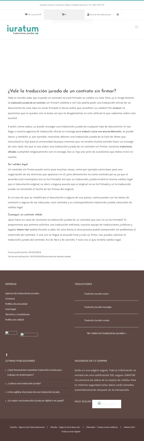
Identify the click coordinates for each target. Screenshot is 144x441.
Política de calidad (14, 320)
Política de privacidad (16, 304)
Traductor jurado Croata (96, 320)
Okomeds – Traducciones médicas (102, 427)
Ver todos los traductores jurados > (107, 333)
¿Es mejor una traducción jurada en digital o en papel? (35, 400)
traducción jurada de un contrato (28, 103)
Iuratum (117, 108)
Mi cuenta (33, 14)
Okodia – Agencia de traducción (65, 427)
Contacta (59, 5)
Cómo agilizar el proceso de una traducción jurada (33, 392)
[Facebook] (6, 355)
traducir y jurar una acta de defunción (101, 131)
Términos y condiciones (17, 314)
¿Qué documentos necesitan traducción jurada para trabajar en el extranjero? (34, 372)
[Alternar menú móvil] (137, 27)
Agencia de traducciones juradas (22, 293)
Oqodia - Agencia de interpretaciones (27, 427)
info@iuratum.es (79, 5)
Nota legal (10, 309)
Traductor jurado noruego (98, 307)
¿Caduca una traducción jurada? (24, 383)
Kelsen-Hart (23, 229)
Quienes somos (47, 5)
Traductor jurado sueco (96, 294)
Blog (68, 5)
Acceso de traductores (100, 14)
